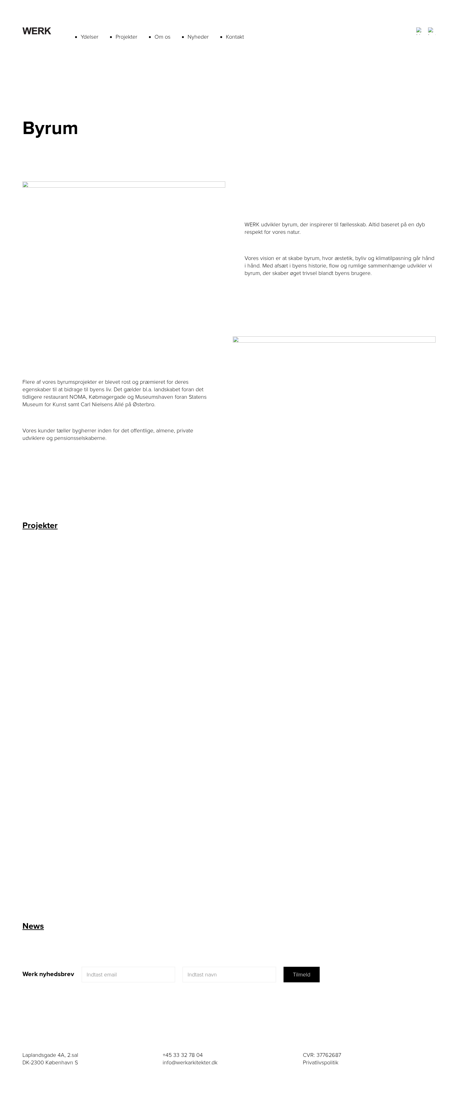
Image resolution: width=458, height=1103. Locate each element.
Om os (162, 36)
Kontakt (235, 36)
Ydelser (89, 36)
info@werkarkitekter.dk (190, 1062)
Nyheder (198, 36)
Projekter (126, 36)
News (33, 926)
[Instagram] (432, 31)
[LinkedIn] (420, 31)
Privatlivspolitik (320, 1062)
